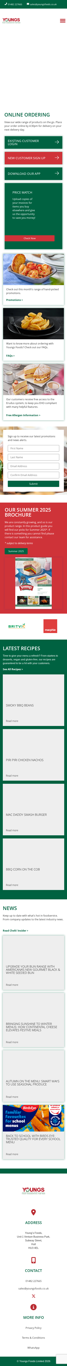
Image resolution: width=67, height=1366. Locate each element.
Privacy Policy (33, 1328)
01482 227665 (34, 1281)
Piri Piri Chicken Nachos (24, 760)
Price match (22, 192)
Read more (12, 721)
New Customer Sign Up (26, 158)
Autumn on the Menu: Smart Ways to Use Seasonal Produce (32, 1083)
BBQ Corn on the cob (23, 869)
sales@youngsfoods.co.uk (33, 1288)
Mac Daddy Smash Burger (26, 814)
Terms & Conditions (33, 1337)
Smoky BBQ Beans (20, 705)
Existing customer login (23, 142)
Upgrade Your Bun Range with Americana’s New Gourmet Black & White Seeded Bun (33, 969)
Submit (33, 484)
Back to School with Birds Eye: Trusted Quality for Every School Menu (33, 1139)
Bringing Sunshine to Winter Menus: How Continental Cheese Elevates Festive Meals (31, 1027)
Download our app (24, 174)
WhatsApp (33, 1347)
